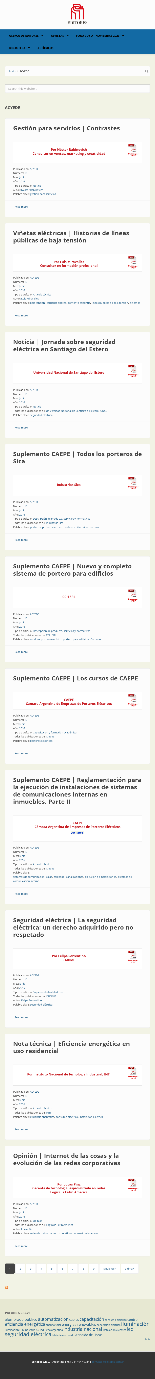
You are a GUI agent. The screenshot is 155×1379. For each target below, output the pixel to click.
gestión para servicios (43, 194)
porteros (35, 527)
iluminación (135, 1323)
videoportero (91, 527)
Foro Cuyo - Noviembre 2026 (97, 35)
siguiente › (110, 1268)
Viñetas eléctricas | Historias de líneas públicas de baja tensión (71, 236)
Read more (21, 206)
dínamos (135, 303)
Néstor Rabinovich (32, 190)
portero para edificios (76, 639)
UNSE (103, 411)
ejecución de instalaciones (100, 877)
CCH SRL (51, 635)
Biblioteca (17, 48)
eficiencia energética (42, 1117)
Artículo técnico (42, 294)
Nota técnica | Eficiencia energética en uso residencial (71, 1047)
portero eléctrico (52, 527)
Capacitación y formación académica (54, 732)
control (132, 1319)
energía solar (53, 1325)
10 (25, 173)
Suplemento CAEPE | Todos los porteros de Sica (77, 457)
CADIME (51, 996)
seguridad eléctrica (41, 415)
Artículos (45, 48)
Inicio (12, 71)
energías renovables (79, 1324)
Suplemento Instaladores (48, 992)
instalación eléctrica (91, 1117)
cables (74, 1319)
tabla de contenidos (64, 1335)
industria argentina (51, 1330)
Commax (95, 639)
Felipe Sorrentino (31, 1000)
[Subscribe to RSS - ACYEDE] (77, 1287)
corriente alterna (56, 303)
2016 (22, 181)
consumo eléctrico (67, 1117)
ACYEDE (34, 169)
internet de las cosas (85, 1233)
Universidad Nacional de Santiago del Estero (72, 411)
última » (129, 1268)
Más (147, 1339)
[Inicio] (77, 14)
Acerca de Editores (24, 35)
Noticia (37, 185)
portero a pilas (72, 527)
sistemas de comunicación (29, 877)
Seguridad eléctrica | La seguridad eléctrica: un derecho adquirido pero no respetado (73, 927)
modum (35, 639)
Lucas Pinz (27, 1229)
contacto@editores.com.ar (108, 1361)
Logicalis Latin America (59, 1225)
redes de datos (39, 1233)
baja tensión (37, 303)
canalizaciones (74, 877)
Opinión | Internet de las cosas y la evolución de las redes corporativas (66, 1159)
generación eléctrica (108, 1325)
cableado (59, 877)
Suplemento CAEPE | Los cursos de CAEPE (75, 678)
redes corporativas (60, 1233)
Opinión (38, 1221)
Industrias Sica (54, 523)
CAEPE (50, 736)
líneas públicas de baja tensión (110, 303)
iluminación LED (14, 1330)
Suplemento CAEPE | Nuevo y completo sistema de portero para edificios (72, 569)
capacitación (92, 1319)
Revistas (57, 35)
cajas (49, 877)
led (130, 1329)
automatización (53, 1319)
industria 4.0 (32, 1330)
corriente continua (79, 303)
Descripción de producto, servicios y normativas (61, 518)
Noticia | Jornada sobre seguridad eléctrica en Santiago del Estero (64, 345)
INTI (48, 1112)
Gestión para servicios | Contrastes (66, 128)
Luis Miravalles (30, 298)
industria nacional (82, 1329)
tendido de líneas (89, 1335)
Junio (22, 177)
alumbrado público (21, 1319)
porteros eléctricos (41, 741)
